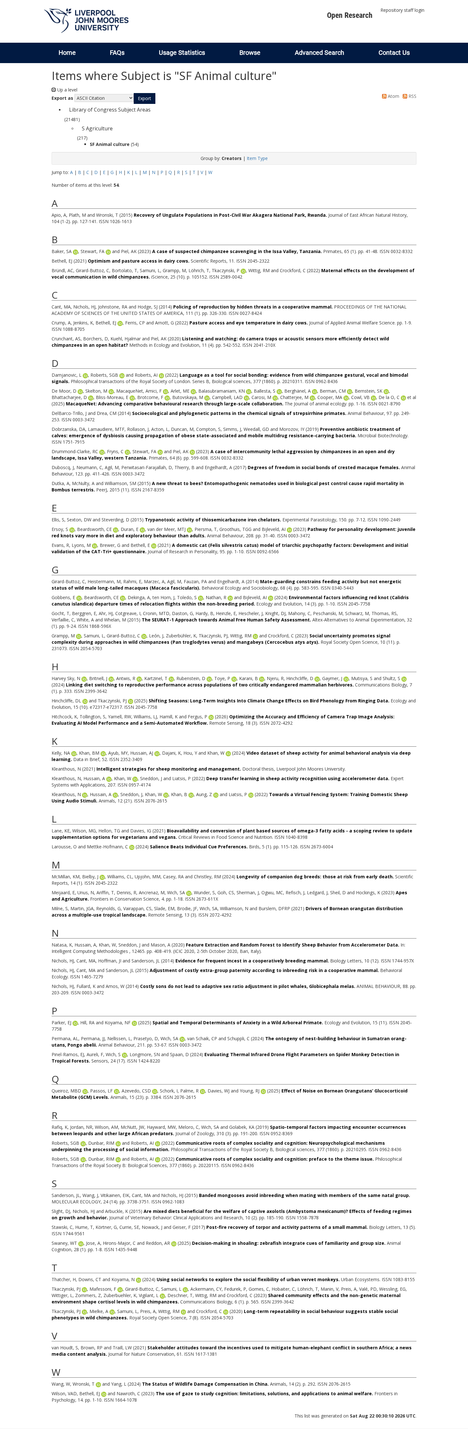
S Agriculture (97, 128)
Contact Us (394, 52)
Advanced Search (319, 52)
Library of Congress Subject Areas (110, 109)
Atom (392, 96)
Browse (249, 52)
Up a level (66, 90)
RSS (411, 96)
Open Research (349, 15)
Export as (62, 98)
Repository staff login (402, 10)
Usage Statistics (182, 52)
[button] (144, 98)
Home (67, 52)
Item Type (257, 158)
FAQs (117, 52)
